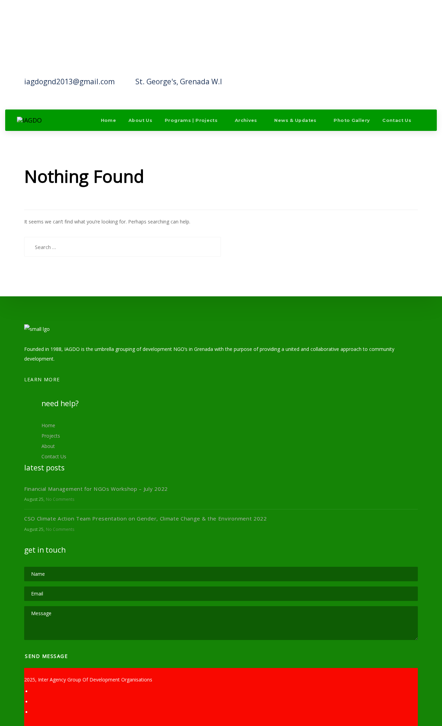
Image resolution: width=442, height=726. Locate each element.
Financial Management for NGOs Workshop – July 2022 (96, 488)
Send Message (47, 656)
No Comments (60, 499)
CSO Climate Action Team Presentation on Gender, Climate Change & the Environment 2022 (145, 518)
